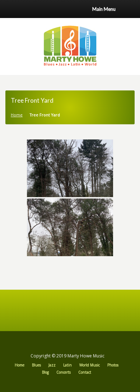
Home (17, 114)
